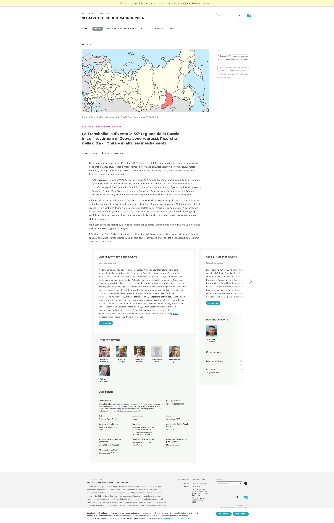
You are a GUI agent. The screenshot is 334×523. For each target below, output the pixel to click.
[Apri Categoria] (245, 483)
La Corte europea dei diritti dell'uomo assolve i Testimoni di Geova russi (200, 492)
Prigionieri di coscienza (120, 29)
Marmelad (139, 117)
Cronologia (106, 323)
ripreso (174, 313)
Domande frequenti (199, 484)
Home (85, 29)
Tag (172, 29)
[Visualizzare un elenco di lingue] (205, 3)
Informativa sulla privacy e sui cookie (175, 518)
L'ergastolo (196, 486)
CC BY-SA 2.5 (152, 117)
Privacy (186, 486)
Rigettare (240, 514)
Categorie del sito (224, 483)
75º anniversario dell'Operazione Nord (198, 500)
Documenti (158, 29)
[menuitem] (85, 29)
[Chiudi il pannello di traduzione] (331, 3)
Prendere (223, 514)
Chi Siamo (185, 484)
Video (143, 29)
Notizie (98, 29)
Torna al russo (193, 3)
